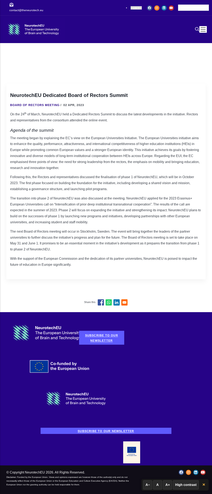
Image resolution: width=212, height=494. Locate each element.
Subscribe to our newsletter (101, 338)
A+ (167, 485)
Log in (136, 7)
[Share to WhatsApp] (109, 302)
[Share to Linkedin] (116, 302)
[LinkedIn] (164, 8)
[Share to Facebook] (101, 302)
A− (148, 485)
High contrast (185, 485)
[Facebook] (149, 8)
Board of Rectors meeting (35, 105)
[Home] (34, 29)
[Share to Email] (124, 302)
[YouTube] (171, 8)
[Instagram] (156, 8)
